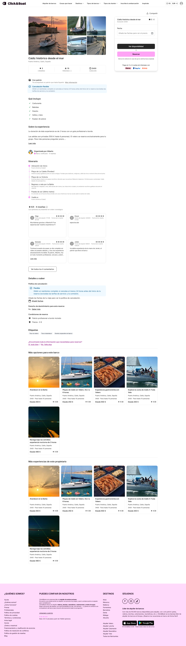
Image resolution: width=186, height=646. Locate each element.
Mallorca (106, 605)
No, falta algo (46, 344)
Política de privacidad (12, 613)
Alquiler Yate (107, 634)
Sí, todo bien (33, 344)
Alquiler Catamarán (109, 628)
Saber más (36, 309)
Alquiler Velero (108, 623)
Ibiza (104, 600)
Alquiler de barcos (49, 3)
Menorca (106, 602)
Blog (5, 636)
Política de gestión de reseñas (14, 633)
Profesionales (9, 610)
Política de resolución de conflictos (16, 631)
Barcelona (106, 610)
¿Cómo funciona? (10, 605)
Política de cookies (10, 615)
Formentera (107, 607)
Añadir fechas (37, 301)
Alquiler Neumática (109, 631)
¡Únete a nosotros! (10, 625)
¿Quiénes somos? (10, 602)
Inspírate (145, 3)
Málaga (105, 615)
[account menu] (181, 3)
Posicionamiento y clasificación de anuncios (19, 628)
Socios (6, 623)
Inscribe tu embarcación (130, 3)
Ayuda (6, 600)
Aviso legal (8, 620)
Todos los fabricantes (110, 636)
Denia (105, 613)
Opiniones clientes (46, 613)
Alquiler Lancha (108, 626)
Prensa (6, 607)
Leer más (32, 143)
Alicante (106, 618)
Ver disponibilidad (136, 46)
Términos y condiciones (12, 618)
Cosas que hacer (66, 3)
